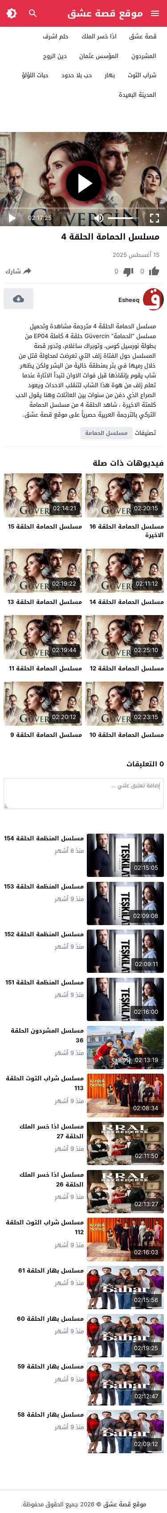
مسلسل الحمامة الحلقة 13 (45, 602)
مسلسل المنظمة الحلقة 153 (44, 886)
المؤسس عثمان (98, 56)
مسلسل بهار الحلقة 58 (50, 1414)
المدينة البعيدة (137, 94)
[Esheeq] (153, 308)
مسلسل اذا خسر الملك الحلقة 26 (52, 1179)
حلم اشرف (56, 36)
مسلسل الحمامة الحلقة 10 (127, 734)
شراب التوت (142, 75)
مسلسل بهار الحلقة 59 (50, 1366)
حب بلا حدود (76, 75)
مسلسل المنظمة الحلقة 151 (44, 982)
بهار (110, 75)
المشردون (143, 56)
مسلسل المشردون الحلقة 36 (47, 1035)
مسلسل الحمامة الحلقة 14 (127, 602)
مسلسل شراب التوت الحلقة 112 (45, 1227)
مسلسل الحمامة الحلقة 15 (45, 526)
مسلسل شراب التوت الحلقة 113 (45, 1083)
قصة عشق (143, 36)
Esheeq (128, 300)
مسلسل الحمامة (106, 433)
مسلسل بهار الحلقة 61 (51, 1270)
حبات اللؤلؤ (35, 75)
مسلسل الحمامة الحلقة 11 (45, 668)
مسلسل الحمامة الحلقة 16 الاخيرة (127, 531)
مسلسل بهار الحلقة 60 (50, 1318)
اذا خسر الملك (99, 36)
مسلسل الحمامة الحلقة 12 (127, 668)
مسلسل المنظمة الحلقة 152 (44, 934)
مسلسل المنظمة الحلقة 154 (44, 838)
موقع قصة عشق (105, 13)
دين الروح (55, 56)
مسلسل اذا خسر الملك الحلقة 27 (52, 1131)
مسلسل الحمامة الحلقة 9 (46, 734)
